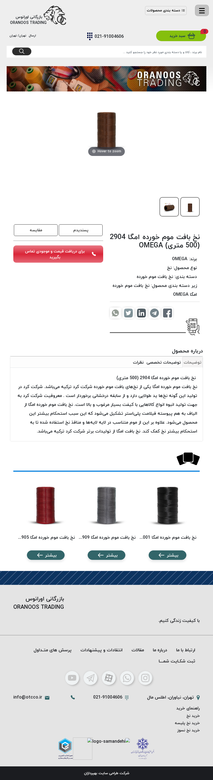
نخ (169, 268)
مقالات (137, 650)
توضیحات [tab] (192, 362)
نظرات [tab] (138, 362)
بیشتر (172, 555)
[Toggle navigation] (202, 10)
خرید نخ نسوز (188, 730)
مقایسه (36, 230)
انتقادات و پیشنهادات (101, 650)
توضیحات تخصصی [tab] (163, 362)
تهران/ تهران (18, 35)
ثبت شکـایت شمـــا (177, 661)
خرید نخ (193, 716)
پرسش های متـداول (53, 650)
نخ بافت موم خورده (155, 276)
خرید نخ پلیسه (187, 723)
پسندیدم (80, 230)
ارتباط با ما (185, 650)
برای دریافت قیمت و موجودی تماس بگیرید (55, 254)
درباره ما (160, 650)
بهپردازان (90, 773)
